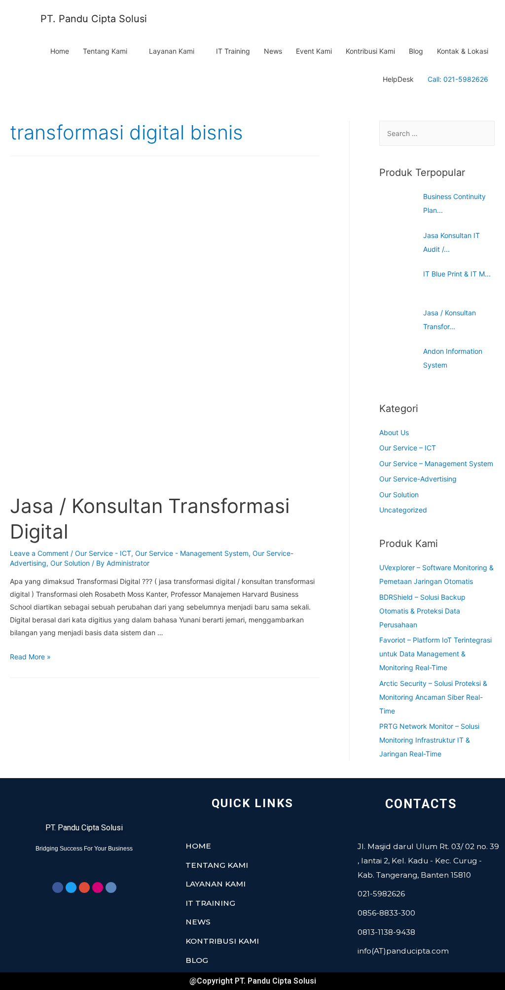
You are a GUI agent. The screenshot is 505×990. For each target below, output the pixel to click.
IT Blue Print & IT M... (457, 274)
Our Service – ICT (407, 448)
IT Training (233, 51)
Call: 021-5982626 (458, 79)
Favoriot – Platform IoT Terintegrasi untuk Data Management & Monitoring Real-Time (435, 654)
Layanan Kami (171, 51)
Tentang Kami (105, 51)
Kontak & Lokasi (462, 51)
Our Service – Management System (436, 463)
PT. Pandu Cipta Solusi (93, 19)
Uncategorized (403, 510)
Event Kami (314, 51)
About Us (394, 432)
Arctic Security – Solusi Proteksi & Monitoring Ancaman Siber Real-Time (433, 697)
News (273, 51)
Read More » (30, 656)
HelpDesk (398, 79)
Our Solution (70, 563)
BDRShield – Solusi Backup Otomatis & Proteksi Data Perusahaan (422, 611)
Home (59, 51)
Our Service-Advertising (418, 479)
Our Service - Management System (192, 553)
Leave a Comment (39, 553)
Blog (416, 51)
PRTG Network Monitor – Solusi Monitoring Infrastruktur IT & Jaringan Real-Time (429, 740)
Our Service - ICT (103, 553)
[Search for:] (437, 133)
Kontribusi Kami (370, 51)
